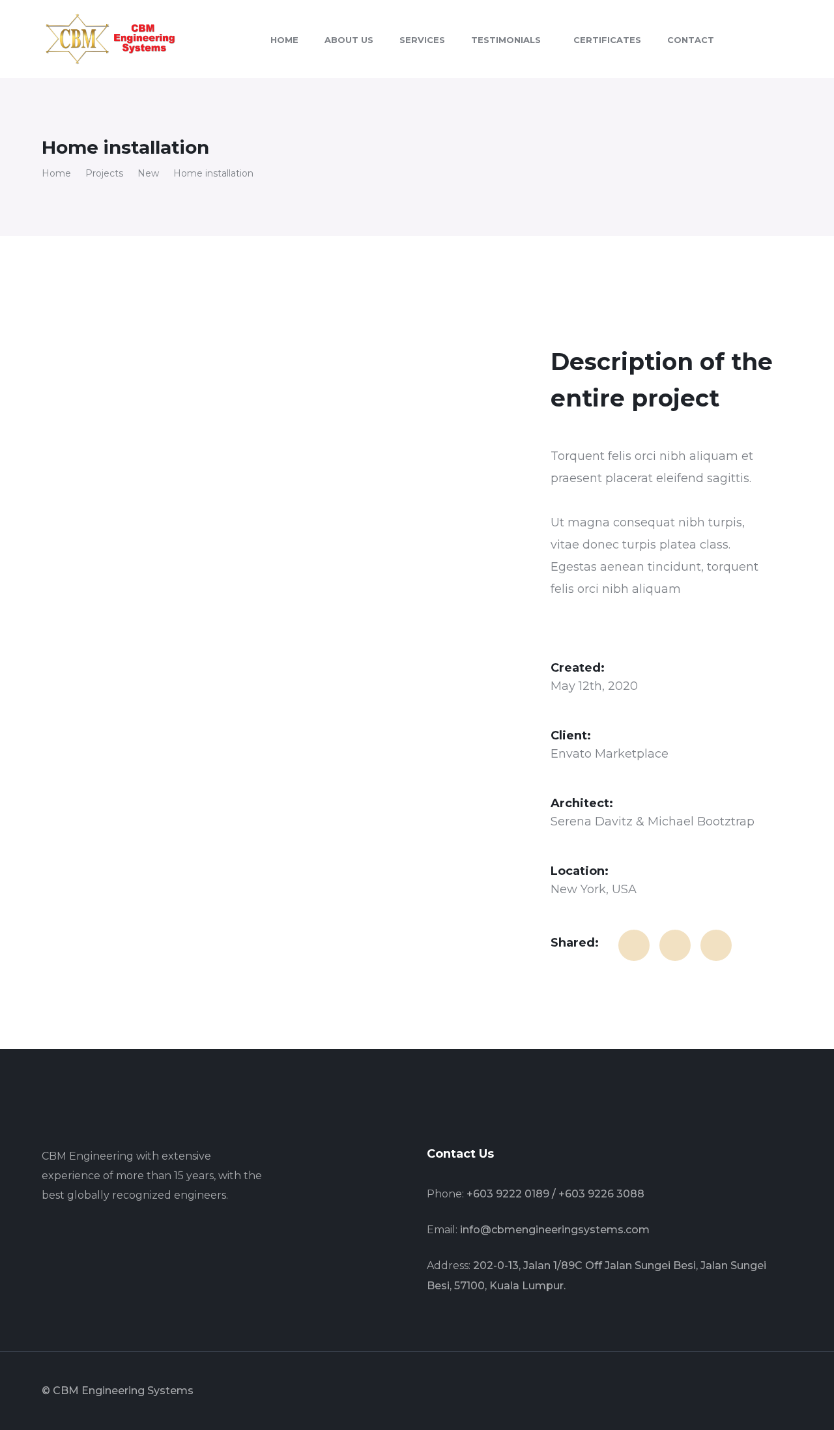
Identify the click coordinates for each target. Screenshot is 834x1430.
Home (56, 173)
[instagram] (107, 1238)
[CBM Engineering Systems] (111, 38)
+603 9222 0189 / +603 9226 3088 (555, 1194)
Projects (104, 173)
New (148, 173)
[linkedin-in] (76, 1238)
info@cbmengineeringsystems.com (555, 1229)
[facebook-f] (46, 1238)
